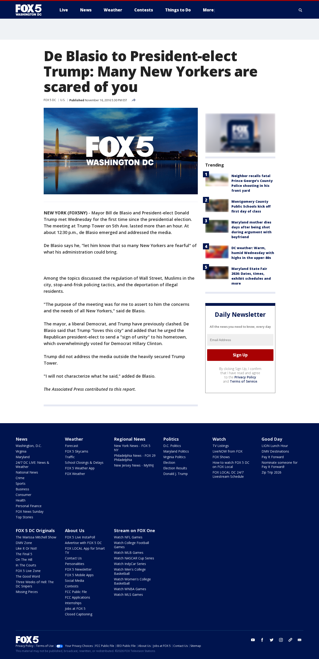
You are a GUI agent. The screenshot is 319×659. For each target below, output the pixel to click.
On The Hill (24, 559)
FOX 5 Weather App (80, 468)
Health (20, 500)
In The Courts (26, 565)
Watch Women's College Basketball (132, 581)
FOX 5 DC (50, 100)
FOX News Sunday (29, 511)
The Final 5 (24, 554)
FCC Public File (76, 591)
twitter (271, 640)
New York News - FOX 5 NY (132, 447)
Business (22, 489)
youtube (253, 640)
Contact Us (73, 558)
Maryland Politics (176, 451)
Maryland (23, 457)
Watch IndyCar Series (130, 563)
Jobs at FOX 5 (75, 608)
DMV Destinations (275, 451)
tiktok (290, 640)
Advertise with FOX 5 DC (83, 542)
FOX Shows (221, 457)
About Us (74, 530)
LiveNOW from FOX (227, 451)
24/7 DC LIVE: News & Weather (32, 464)
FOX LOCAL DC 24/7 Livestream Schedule (228, 474)
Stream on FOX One (134, 530)
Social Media (74, 580)
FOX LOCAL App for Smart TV (85, 550)
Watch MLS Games (128, 594)
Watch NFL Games (128, 537)
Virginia (21, 451)
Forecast (71, 445)
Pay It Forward (273, 457)
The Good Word (28, 576)
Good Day (272, 439)
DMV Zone (24, 542)
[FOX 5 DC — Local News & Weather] (31, 10)
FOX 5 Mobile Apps (79, 575)
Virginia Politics (174, 457)
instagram (281, 640)
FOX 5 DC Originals (35, 530)
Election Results (175, 468)
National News (27, 472)
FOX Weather (75, 473)
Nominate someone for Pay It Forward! (280, 464)
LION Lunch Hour (275, 445)
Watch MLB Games (128, 552)
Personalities (74, 563)
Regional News (129, 439)
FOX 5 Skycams (76, 451)
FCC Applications (77, 597)
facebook (262, 640)
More (208, 10)
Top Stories (24, 517)
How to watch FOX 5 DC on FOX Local (231, 464)
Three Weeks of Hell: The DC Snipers (35, 584)
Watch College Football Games (131, 544)
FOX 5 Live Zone (28, 570)
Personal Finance (29, 506)
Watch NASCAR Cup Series (134, 558)
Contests (71, 586)
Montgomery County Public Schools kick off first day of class (251, 206)
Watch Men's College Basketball (130, 571)
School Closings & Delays (84, 462)
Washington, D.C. (29, 445)
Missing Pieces (27, 591)
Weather (74, 439)
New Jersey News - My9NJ (134, 465)
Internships (73, 603)
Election (169, 462)
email (299, 640)
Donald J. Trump (175, 473)
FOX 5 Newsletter (78, 569)
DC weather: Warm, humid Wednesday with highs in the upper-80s (252, 253)
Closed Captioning (78, 614)
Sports (20, 483)
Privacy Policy (245, 377)
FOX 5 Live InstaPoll (80, 537)
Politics (171, 439)
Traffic (70, 457)
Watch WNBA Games (130, 589)
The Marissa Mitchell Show (36, 537)
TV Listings (221, 445)
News (21, 439)
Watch (219, 439)
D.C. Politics (172, 445)
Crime (20, 478)
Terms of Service (243, 381)
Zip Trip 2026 (271, 472)
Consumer (23, 494)
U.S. (62, 100)
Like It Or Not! (26, 548)
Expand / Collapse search (300, 10)
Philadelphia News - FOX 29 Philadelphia (135, 457)
